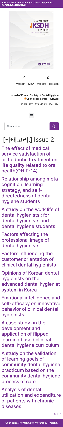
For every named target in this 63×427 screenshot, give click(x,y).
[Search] (54, 126)
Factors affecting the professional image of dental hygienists (25, 239)
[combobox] (26, 126)
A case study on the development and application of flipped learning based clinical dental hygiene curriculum (30, 334)
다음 (58, 414)
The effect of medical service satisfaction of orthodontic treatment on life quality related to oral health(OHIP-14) (29, 159)
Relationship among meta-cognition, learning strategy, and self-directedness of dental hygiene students (30, 190)
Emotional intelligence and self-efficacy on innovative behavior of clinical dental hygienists (30, 306)
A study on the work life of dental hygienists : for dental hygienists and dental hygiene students (30, 218)
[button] (31, 115)
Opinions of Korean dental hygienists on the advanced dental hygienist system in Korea (30, 281)
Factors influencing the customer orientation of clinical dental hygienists (28, 259)
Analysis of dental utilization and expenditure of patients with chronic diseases (31, 398)
